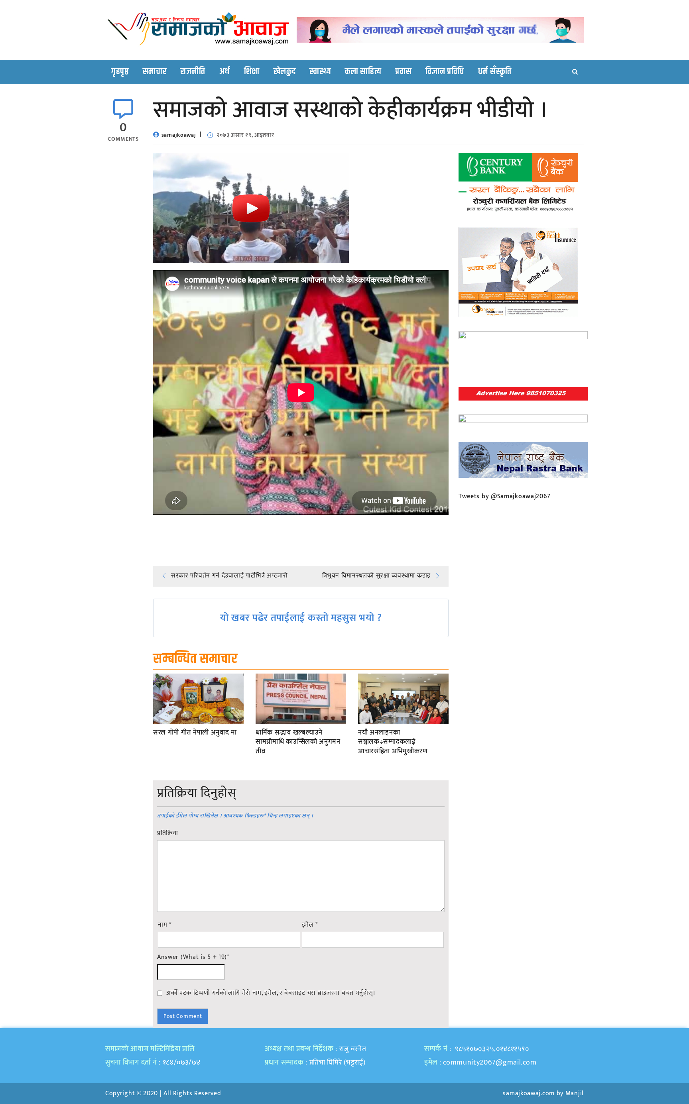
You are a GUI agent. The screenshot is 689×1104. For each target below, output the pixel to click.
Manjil (574, 1093)
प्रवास (403, 72)
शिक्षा (252, 72)
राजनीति (192, 72)
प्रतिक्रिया (167, 833)
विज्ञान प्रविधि (444, 72)
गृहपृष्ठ (120, 72)
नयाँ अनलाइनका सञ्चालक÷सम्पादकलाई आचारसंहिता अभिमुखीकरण (393, 742)
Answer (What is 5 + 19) (193, 957)
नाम (164, 925)
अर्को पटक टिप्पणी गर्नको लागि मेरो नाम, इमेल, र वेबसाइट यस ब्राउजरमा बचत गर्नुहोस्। (271, 993)
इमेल (310, 925)
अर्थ (224, 72)
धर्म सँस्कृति (495, 72)
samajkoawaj (178, 134)
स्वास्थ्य (320, 72)
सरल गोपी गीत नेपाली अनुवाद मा (195, 733)
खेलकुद (285, 72)
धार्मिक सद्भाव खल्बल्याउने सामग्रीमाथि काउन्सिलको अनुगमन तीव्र (298, 742)
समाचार (155, 72)
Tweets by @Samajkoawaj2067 (505, 496)
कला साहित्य (363, 72)
